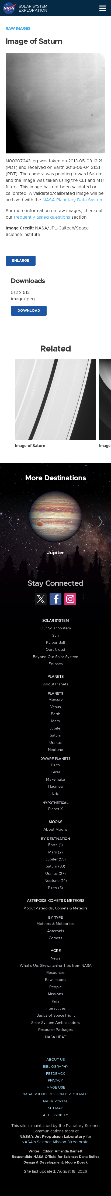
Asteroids (55, 931)
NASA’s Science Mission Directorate (55, 1142)
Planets (55, 677)
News (55, 958)
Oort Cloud (55, 650)
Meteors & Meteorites (56, 924)
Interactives (56, 1008)
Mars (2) (55, 852)
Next (99, 522)
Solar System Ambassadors (55, 1023)
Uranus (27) (55, 874)
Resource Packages (55, 1030)
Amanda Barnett (68, 1151)
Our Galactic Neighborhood (29, 20)
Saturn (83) (55, 866)
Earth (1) (55, 845)
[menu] (103, 8)
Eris (55, 794)
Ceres (56, 772)
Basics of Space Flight (55, 1015)
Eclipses (55, 664)
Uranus (55, 743)
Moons (55, 822)
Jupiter (55, 552)
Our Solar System (55, 628)
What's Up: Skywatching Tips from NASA (56, 966)
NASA (7, 8)
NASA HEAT (55, 1037)
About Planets (55, 684)
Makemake (55, 779)
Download (29, 311)
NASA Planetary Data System (73, 200)
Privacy (55, 1080)
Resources (55, 973)
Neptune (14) (55, 881)
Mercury (55, 700)
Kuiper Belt (55, 643)
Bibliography (55, 1067)
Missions (55, 994)
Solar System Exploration (29, 8)
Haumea (55, 786)
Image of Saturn (30, 446)
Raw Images (18, 29)
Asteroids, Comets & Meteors (55, 901)
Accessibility (55, 1115)
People (55, 987)
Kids (55, 1001)
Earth (55, 714)
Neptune (55, 750)
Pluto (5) (55, 888)
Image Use (55, 1087)
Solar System (55, 621)
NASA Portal (55, 1101)
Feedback (55, 1074)
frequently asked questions (42, 217)
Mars (55, 721)
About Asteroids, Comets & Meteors (56, 908)
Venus (55, 707)
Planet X (55, 809)
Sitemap (55, 1108)
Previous (11, 522)
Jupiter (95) (56, 859)
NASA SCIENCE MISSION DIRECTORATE (55, 1094)
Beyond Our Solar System (55, 657)
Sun (55, 636)
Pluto (55, 765)
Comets (55, 938)
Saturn (55, 735)
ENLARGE (20, 260)
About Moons (55, 830)
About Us (55, 1060)
